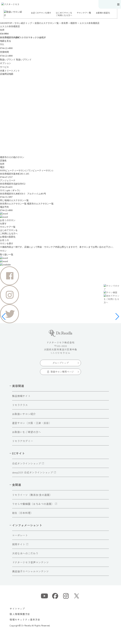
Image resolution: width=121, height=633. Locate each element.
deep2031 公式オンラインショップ (32, 472)
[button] (2, 13)
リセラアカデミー (22, 441)
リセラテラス (20, 405)
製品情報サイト (21, 396)
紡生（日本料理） (22, 513)
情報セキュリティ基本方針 (25, 619)
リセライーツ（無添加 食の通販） (32, 495)
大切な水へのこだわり (25, 553)
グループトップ (60, 362)
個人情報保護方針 (20, 614)
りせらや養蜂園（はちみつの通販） (33, 504)
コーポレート (20, 535)
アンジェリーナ (7, 180)
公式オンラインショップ (26, 463)
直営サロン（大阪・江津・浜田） (32, 423)
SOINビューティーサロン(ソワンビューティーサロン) (26, 170)
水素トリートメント (10, 71)
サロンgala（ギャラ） (10, 190)
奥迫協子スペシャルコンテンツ (30, 571)
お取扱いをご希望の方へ (26, 432)
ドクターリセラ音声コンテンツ (30, 562)
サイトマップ (17, 608)
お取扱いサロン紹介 (24, 414)
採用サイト (18, 544)
